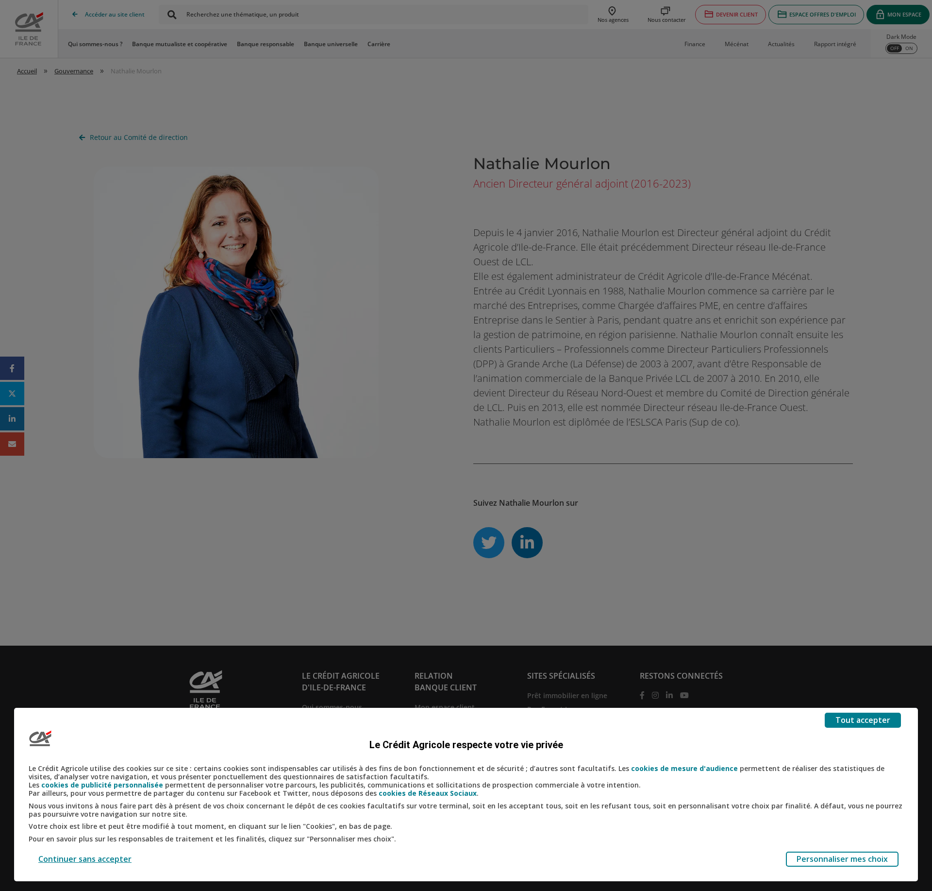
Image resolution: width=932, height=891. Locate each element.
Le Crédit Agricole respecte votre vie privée (466, 745)
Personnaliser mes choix (842, 859)
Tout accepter (862, 720)
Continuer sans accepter (85, 859)
